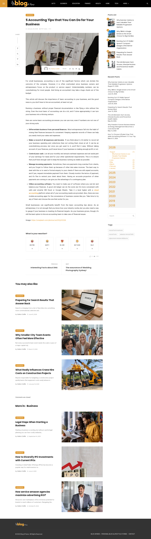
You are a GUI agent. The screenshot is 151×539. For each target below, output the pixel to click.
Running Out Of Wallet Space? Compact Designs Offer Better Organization (125, 44)
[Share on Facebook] (17, 48)
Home (108, 3)
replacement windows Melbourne (118, 238)
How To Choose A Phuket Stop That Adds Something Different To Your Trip (122, 135)
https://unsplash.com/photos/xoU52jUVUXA (48, 220)
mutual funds (113, 234)
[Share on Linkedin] (17, 64)
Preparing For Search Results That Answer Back (34, 302)
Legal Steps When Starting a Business (31, 424)
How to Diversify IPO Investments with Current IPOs (34, 458)
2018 (112, 205)
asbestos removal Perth (126, 234)
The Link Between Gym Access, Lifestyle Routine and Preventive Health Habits (126, 65)
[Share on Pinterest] (17, 59)
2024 (112, 177)
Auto (53, 3)
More (125, 3)
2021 (112, 192)
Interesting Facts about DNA (44, 267)
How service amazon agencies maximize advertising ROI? (32, 493)
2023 (112, 182)
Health (98, 3)
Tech (116, 3)
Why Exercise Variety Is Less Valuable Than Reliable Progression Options (125, 23)
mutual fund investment (116, 230)
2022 (112, 187)
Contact (132, 534)
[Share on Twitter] (17, 54)
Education (76, 3)
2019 (112, 201)
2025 (112, 173)
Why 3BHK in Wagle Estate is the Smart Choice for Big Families (125, 33)
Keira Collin (55, 69)
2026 (112, 147)
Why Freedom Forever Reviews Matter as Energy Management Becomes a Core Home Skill (121, 127)
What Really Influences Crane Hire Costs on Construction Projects (34, 371)
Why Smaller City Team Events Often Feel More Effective (33, 336)
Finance (87, 3)
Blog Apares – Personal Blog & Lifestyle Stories (109, 534)
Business (63, 3)
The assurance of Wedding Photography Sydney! (78, 269)
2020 (112, 196)
